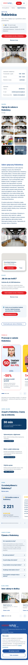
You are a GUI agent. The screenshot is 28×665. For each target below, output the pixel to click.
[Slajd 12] (15, 523)
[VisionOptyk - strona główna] (7, 3)
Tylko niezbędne (14, 655)
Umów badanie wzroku (10, 314)
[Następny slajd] (25, 393)
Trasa (20, 268)
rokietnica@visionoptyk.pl (18, 91)
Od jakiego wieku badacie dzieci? (14, 570)
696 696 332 (22, 88)
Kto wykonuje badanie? (14, 555)
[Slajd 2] (6, 393)
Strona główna (5, 7)
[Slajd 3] (8, 393)
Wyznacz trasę (14, 40)
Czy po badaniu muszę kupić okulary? (14, 565)
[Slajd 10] (12, 523)
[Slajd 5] (6, 523)
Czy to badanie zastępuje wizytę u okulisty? (14, 575)
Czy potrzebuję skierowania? (14, 560)
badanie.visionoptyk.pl (19, 95)
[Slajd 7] (9, 523)
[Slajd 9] (11, 523)
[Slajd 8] (10, 523)
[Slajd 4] (5, 523)
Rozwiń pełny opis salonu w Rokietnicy (12, 324)
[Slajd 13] (16, 523)
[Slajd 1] (2, 393)
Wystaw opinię (5, 491)
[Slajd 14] (17, 523)
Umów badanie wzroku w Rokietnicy (14, 36)
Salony (13, 7)
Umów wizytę (10, 268)
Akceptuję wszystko (14, 651)
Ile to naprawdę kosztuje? (14, 541)
